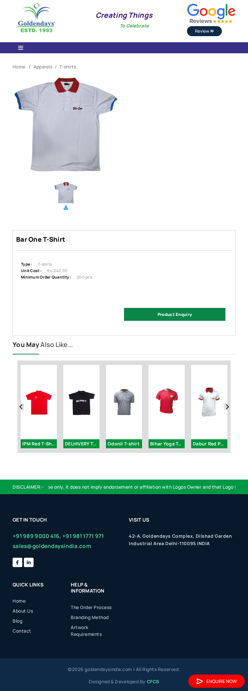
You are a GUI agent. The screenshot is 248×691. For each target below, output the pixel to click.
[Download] (66, 207)
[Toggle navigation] (21, 47)
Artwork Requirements (86, 630)
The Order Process (91, 607)
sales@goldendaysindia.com (52, 546)
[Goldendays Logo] (36, 17)
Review (202, 31)
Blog (17, 621)
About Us (23, 611)
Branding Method (90, 617)
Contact (22, 631)
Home (19, 67)
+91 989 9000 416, (37, 536)
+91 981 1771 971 (83, 536)
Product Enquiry (175, 314)
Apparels (43, 67)
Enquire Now (221, 681)
